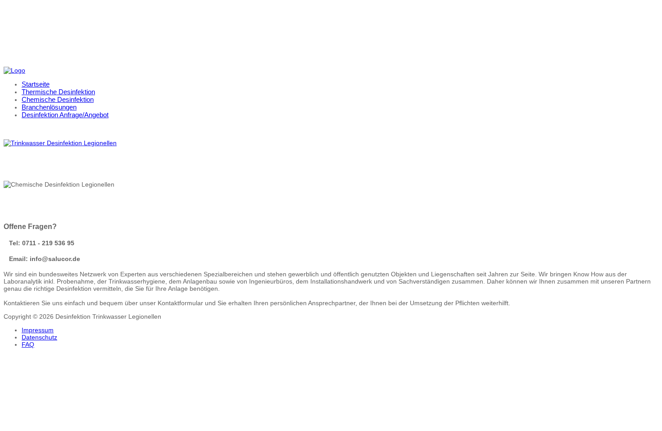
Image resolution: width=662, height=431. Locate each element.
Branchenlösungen (49, 107)
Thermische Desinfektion (58, 92)
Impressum (38, 330)
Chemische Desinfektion (58, 99)
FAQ (28, 344)
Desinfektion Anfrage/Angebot (65, 115)
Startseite (36, 84)
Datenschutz (39, 337)
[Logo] (14, 70)
